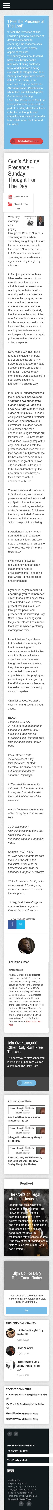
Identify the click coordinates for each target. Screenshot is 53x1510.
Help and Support (17, 1483)
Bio (34, 1486)
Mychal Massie (16, 969)
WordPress (25, 1499)
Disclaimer (13, 1480)
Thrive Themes (29, 1495)
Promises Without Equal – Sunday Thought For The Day (29, 1365)
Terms (27, 1486)
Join (26, 1310)
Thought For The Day (21, 206)
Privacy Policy (14, 1486)
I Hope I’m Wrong (25, 1348)
